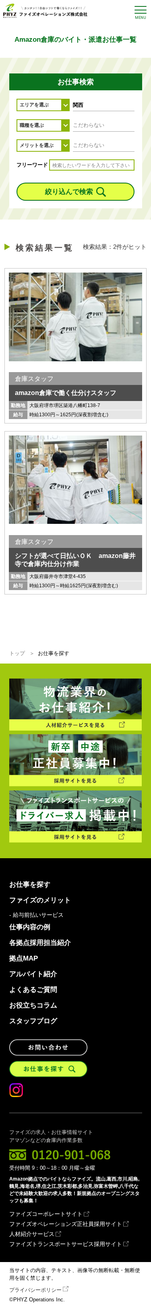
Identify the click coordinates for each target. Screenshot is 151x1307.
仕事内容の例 (29, 927)
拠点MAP (23, 958)
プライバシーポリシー (35, 1290)
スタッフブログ (33, 1021)
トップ (17, 653)
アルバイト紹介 (33, 974)
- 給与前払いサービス (36, 915)
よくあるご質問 (33, 989)
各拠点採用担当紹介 (40, 942)
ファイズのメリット (40, 900)
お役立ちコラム (33, 1005)
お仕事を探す (29, 884)
